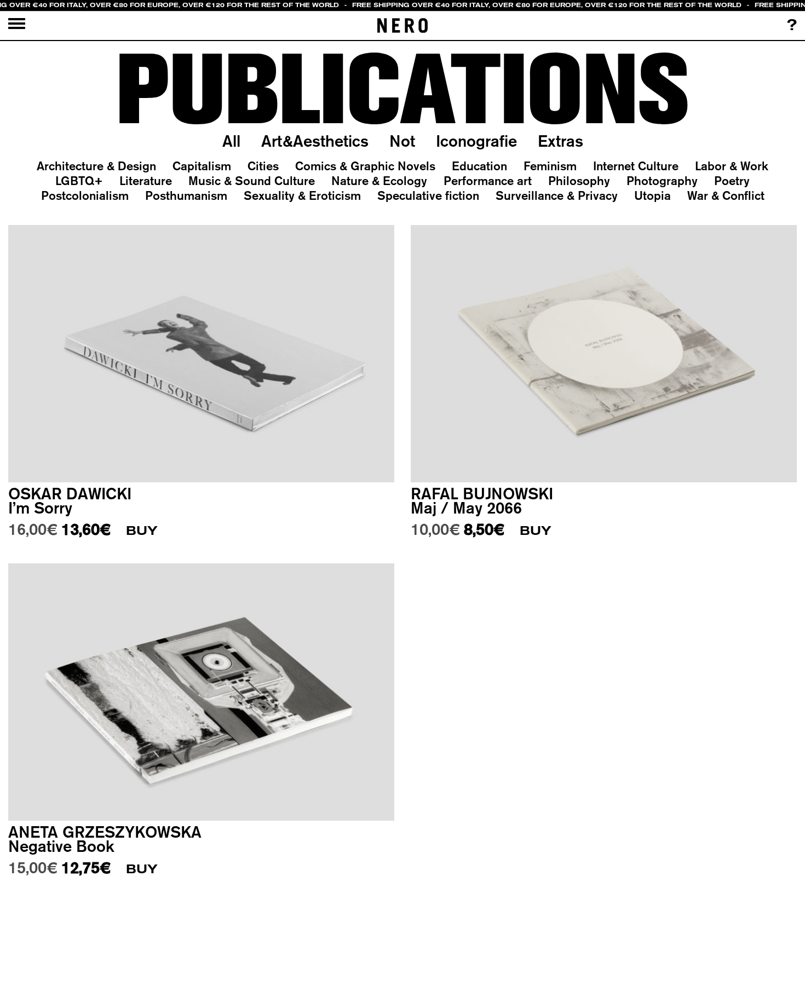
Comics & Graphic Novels (365, 166)
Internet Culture (636, 166)
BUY (142, 531)
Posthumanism (186, 195)
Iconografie (476, 140)
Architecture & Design (96, 166)
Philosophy (579, 181)
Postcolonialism (85, 195)
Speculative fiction (428, 195)
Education (479, 166)
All (231, 140)
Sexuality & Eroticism (302, 195)
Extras (560, 140)
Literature (145, 181)
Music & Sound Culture (251, 181)
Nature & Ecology (379, 181)
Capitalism (202, 166)
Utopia (652, 195)
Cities (263, 166)
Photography (662, 181)
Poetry (732, 181)
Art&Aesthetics (315, 140)
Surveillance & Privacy (557, 195)
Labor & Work (731, 166)
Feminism (550, 166)
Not (402, 140)
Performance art (488, 181)
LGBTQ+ (79, 181)
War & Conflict (725, 195)
